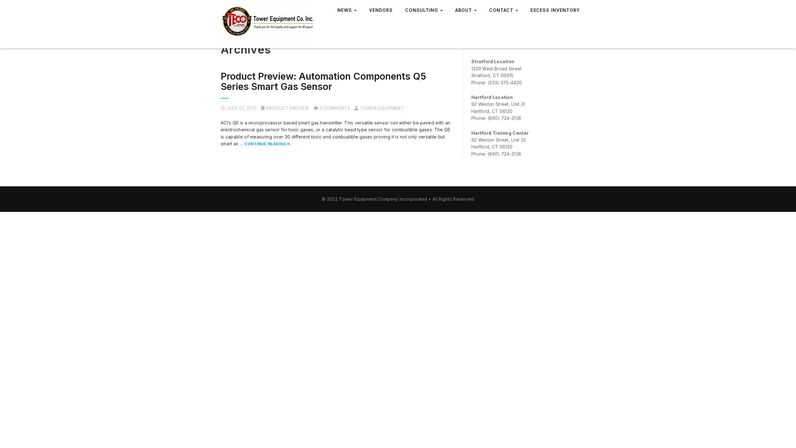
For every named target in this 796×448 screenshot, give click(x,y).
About (464, 10)
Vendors (381, 10)
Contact (502, 10)
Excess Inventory (555, 10)
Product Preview (287, 108)
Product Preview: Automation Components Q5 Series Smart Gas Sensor (323, 81)
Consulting (422, 10)
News (345, 10)
